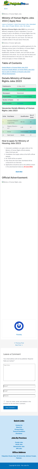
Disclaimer (19, 433)
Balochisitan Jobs (19, 446)
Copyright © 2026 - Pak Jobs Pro (19, 465)
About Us (19, 427)
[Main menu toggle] (6, 9)
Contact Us (19, 425)
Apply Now (19, 171)
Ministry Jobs (19, 26)
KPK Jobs (19, 448)
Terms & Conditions (19, 431)
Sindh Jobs (19, 444)
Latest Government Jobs (21, 24)
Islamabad (20, 103)
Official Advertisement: (8, 73)
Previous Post (19, 343)
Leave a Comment (7, 24)
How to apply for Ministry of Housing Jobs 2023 (16, 71)
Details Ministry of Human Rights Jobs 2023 (15, 67)
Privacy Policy (19, 429)
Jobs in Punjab (9, 26)
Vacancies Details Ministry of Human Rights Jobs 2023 (18, 69)
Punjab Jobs (19, 442)
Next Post (19, 345)
